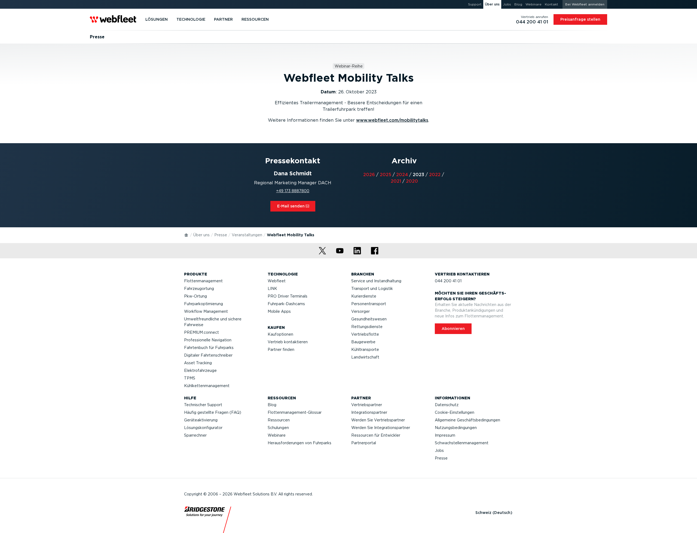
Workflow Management (206, 311)
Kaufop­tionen (280, 334)
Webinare (277, 435)
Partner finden (281, 349)
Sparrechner (195, 435)
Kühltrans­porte (365, 349)
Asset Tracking (198, 363)
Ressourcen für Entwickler (375, 435)
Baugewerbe (363, 342)
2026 (369, 174)
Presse (220, 235)
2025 (385, 174)
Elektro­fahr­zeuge (200, 370)
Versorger (360, 311)
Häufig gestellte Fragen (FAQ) (212, 412)
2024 (402, 174)
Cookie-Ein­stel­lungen (454, 412)
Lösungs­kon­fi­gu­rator (203, 427)
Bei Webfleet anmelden (584, 4)
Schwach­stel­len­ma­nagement (461, 443)
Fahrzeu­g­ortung (199, 288)
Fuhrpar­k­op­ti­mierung (203, 304)
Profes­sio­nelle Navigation (207, 340)
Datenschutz (446, 405)
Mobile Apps (279, 311)
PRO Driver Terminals (287, 296)
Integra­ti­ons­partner (369, 412)
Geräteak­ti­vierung (201, 420)
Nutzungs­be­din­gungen (456, 427)
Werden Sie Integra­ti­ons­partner (380, 427)
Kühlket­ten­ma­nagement (207, 386)
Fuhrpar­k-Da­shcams (286, 304)
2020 (412, 181)
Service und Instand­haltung (376, 281)
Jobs (439, 450)
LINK (272, 288)
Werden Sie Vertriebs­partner (378, 420)
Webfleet (277, 281)
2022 (435, 174)
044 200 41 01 (448, 281)
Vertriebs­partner (366, 405)
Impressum (445, 435)
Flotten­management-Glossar (295, 412)
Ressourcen (279, 420)
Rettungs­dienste (367, 326)
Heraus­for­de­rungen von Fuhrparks (299, 443)
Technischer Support (203, 405)
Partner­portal (363, 443)
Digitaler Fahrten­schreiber (208, 355)
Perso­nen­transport (368, 304)
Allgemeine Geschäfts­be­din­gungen (467, 420)
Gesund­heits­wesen (369, 319)
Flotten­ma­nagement (203, 281)
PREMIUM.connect (201, 332)
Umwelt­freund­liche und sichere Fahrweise (212, 322)
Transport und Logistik (372, 288)
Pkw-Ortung (195, 296)
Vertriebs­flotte (365, 334)
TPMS (189, 378)
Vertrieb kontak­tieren (288, 342)
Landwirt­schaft (365, 357)
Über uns (201, 235)
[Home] (186, 235)
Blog (272, 405)
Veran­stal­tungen (247, 235)
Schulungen (278, 427)
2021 (396, 181)
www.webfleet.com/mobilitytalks (392, 120)
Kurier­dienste (363, 296)
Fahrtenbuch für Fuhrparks (209, 347)
